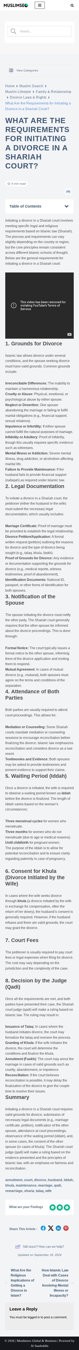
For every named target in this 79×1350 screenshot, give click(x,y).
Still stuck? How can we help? (43, 1246)
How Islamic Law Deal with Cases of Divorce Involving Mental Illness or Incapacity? (55, 1282)
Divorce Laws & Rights (28, 97)
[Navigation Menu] (40, 5)
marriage (45, 1185)
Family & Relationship (53, 91)
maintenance (26, 1185)
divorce (40, 1180)
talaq (40, 1191)
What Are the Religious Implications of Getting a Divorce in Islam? (22, 1282)
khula (9, 1185)
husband (55, 1180)
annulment (13, 1180)
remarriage (14, 1191)
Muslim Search (31, 86)
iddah (68, 1180)
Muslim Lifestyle (18, 91)
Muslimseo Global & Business (37, 1340)
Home (10, 86)
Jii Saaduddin (39, 1345)
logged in (34, 1317)
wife (48, 1191)
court (28, 1180)
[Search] (72, 5)
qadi (57, 1185)
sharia (29, 1191)
